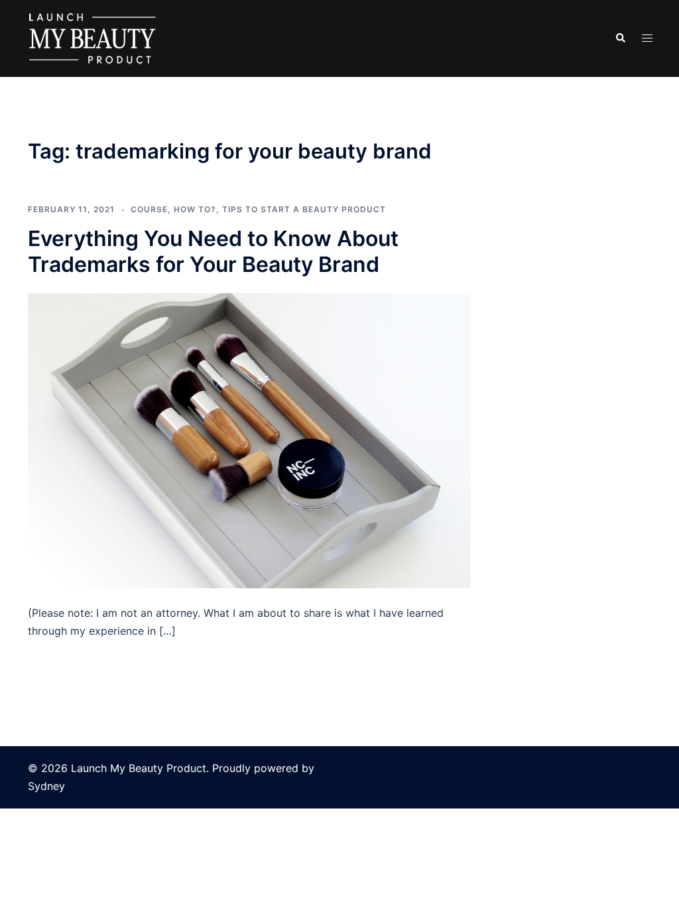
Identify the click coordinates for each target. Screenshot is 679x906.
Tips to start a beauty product (304, 209)
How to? (195, 209)
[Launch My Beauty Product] (93, 37)
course (149, 209)
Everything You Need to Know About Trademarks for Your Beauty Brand (213, 251)
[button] (620, 38)
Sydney (46, 786)
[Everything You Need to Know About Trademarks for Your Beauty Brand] (249, 440)
